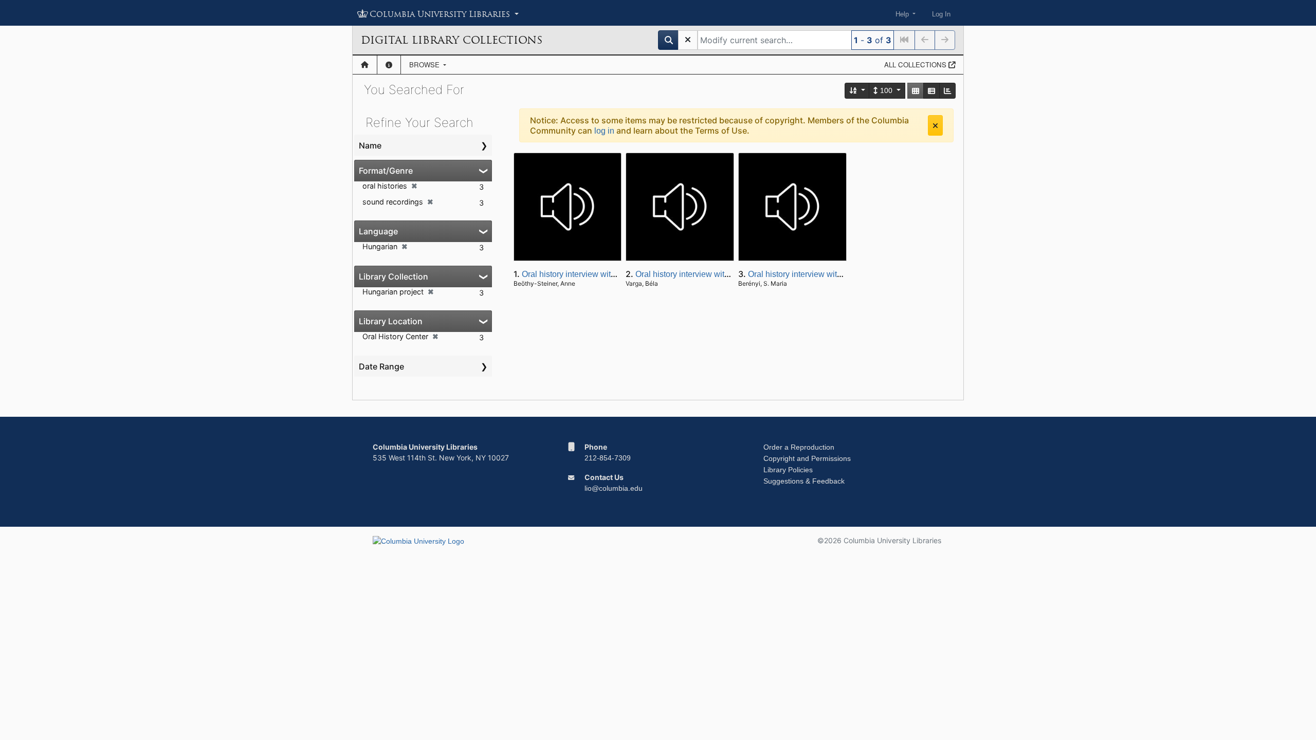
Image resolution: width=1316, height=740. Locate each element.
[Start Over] (688, 40)
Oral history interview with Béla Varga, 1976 (714, 274)
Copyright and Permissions (807, 458)
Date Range (381, 366)
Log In (941, 14)
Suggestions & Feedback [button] (804, 481)
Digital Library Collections (451, 40)
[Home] (365, 64)
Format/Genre (386, 170)
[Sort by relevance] (857, 91)
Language (378, 231)
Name (370, 145)
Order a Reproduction (798, 447)
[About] (388, 64)
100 (886, 90)
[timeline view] (947, 91)
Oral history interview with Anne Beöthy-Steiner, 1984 (618, 274)
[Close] (935, 125)
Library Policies (788, 470)
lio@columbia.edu (613, 488)
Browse (425, 64)
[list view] (931, 91)
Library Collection (393, 276)
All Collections (916, 64)
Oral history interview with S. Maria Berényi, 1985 (837, 274)
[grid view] (915, 91)
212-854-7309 (607, 458)
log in (604, 130)
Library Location (391, 321)
